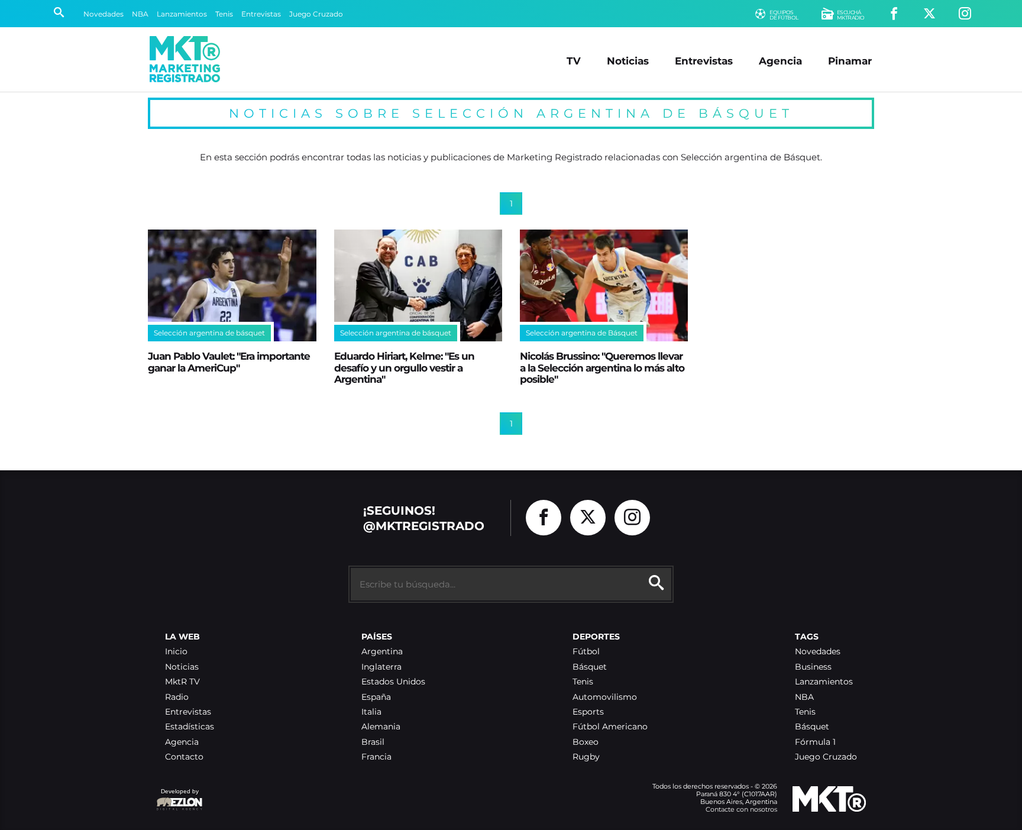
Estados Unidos (393, 681)
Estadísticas (189, 726)
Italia (371, 712)
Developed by (177, 797)
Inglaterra (381, 667)
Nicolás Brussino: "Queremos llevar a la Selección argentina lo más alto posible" (602, 367)
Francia (376, 757)
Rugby (586, 757)
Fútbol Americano (610, 726)
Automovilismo (605, 697)
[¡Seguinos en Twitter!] (929, 14)
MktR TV (182, 681)
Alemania (380, 726)
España (376, 697)
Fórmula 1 (815, 742)
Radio (177, 697)
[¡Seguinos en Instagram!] (965, 14)
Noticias (628, 60)
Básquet (590, 667)
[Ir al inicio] (185, 59)
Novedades (103, 13)
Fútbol (586, 651)
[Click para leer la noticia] (232, 286)
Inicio (176, 651)
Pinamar (850, 60)
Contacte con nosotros (741, 809)
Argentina (382, 651)
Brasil (372, 742)
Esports (588, 712)
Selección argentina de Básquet (582, 332)
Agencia (780, 60)
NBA (140, 13)
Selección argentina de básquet (209, 332)
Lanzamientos (182, 13)
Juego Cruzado (316, 13)
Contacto (184, 757)
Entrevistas (261, 13)
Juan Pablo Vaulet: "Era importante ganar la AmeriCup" (229, 361)
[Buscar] (58, 13)
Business (813, 667)
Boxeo (586, 742)
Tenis (224, 13)
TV (574, 60)
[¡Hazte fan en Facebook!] (894, 14)
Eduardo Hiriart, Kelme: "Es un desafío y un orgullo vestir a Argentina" (404, 367)
